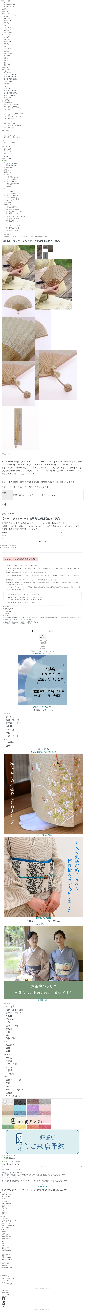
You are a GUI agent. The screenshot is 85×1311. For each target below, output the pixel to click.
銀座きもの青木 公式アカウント (12, 136)
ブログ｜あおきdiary (9, 142)
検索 (50, 631)
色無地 (6, 22)
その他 (11, 1074)
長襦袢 (6, 60)
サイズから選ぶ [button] (6, 101)
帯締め (6, 57)
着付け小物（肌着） (7, 1236)
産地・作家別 (5, 130)
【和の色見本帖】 (6, 1257)
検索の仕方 (43, 643)
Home (5, 236)
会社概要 (4, 1265)
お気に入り (5, 11)
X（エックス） (6, 1282)
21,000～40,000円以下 (10, 74)
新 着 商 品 (43, 749)
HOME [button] (4, 2)
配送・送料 (6, 606)
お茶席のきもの (6, 1254)
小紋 (5, 25)
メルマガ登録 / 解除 (7, 1284)
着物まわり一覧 (13, 1080)
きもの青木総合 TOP (9, 4)
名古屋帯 (6, 30)
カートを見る (7, 151)
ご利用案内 (42, 646)
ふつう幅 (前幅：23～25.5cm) (12, 108)
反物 (5, 65)
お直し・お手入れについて (9, 1225)
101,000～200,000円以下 (10, 80)
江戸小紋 (6, 23)
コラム (6, 144)
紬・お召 (10, 717)
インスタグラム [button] (6, 134)
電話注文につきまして (8, 1223)
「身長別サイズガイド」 (27, 572)
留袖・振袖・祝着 (14, 1009)
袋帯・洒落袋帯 (8, 32)
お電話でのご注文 (8, 613)
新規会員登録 (7, 150)
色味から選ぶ (5, 67)
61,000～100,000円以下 (10, 78)
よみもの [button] (4, 140)
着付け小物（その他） (8, 1238)
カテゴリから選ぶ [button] (6, 34)
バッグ (9, 1086)
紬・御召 (6, 16)
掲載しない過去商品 (12, 236)
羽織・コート (7, 27)
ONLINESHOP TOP (9, 6)
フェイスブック (6, 1280)
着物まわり (7, 64)
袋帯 (8, 745)
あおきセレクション (43, 710)
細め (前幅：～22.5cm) (10, 106)
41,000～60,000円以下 (10, 76)
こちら (28, 594)
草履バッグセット (15, 1089)
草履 (8, 1083)
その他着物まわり (14, 1096)
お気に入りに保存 (42, 541)
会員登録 (43, 642)
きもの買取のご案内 (7, 1267)
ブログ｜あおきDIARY (8, 1278)
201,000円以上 (8, 81)
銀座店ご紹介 (5, 1263)
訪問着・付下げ (8, 20)
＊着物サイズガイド (9, 102)
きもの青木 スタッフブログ (11, 1164)
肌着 (10, 1070)
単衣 (8, 1035)
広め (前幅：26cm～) (10, 109)
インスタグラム (6, 1277)
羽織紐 (9, 1093)
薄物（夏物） (12, 1038)
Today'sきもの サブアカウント (12, 137)
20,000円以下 (7, 73)
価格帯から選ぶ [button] (6, 69)
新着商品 (4, 9)
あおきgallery (7, 8)
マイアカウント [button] (6, 146)
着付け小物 (7, 62)
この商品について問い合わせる (10, 547)
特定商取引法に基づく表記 (9, 545)
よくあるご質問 (6, 156)
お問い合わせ (6, 615)
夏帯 (8, 1051)
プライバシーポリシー (8, 1221)
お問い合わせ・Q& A (7, 1227)
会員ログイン (7, 148)
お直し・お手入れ (8, 608)
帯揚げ (6, 58)
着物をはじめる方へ (7, 1259)
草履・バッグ (5, 1247)
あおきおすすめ (6, 1196)
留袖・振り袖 (12, 720)
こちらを (25, 565)
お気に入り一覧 (42, 648)
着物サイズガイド (6, 1256)
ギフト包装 (11, 1064)
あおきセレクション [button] (7, 13)
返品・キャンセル (8, 609)
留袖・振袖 (7, 18)
